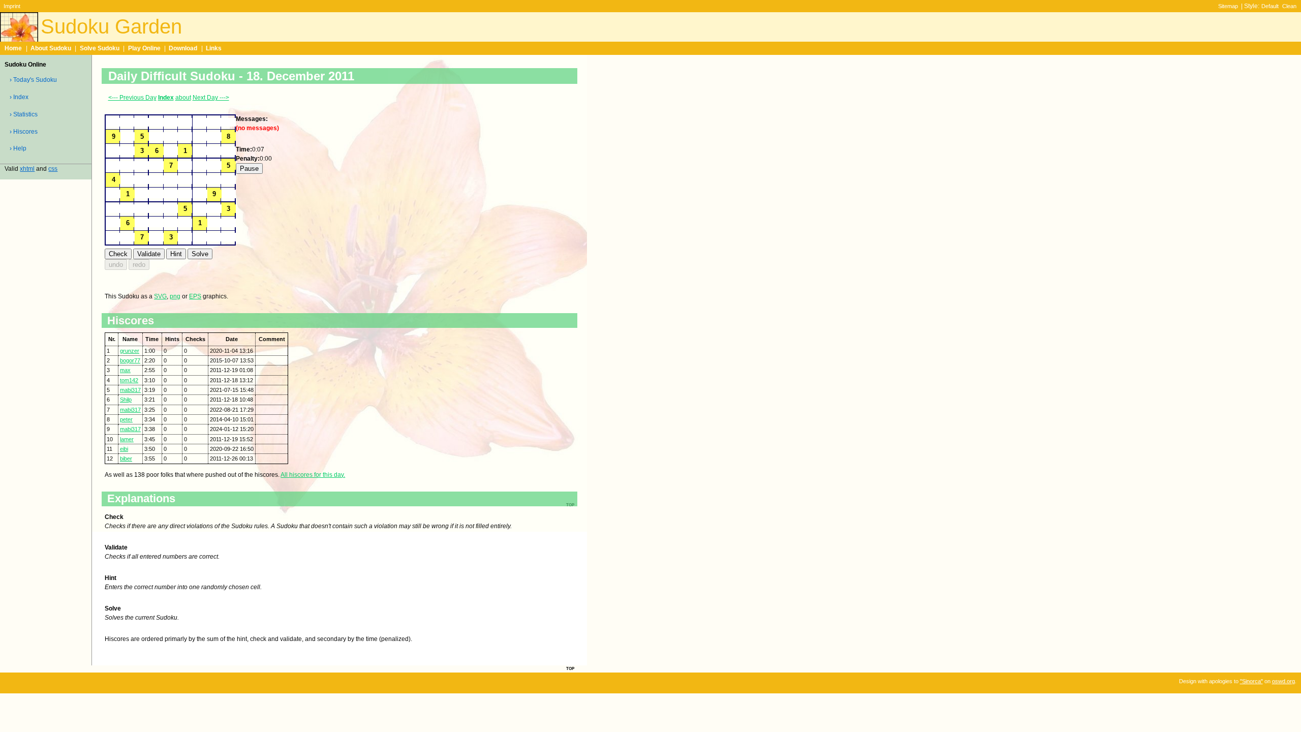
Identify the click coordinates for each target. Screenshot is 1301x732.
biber (126, 458)
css (52, 168)
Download (183, 48)
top (570, 668)
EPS (195, 296)
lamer (127, 439)
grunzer (129, 351)
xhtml (27, 168)
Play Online (144, 48)
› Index (19, 97)
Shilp (126, 399)
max (125, 370)
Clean (1289, 6)
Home (13, 48)
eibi (124, 449)
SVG (160, 296)
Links (214, 48)
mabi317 (130, 390)
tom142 (129, 380)
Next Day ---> (211, 97)
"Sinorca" (1251, 681)
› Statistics (24, 114)
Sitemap (1228, 6)
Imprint (12, 6)
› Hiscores (24, 131)
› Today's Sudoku (33, 79)
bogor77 (130, 360)
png (175, 296)
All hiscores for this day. (313, 474)
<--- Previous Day (132, 97)
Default (1270, 6)
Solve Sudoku (99, 48)
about (183, 97)
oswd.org (1283, 681)
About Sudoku (50, 48)
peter (126, 419)
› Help (18, 148)
